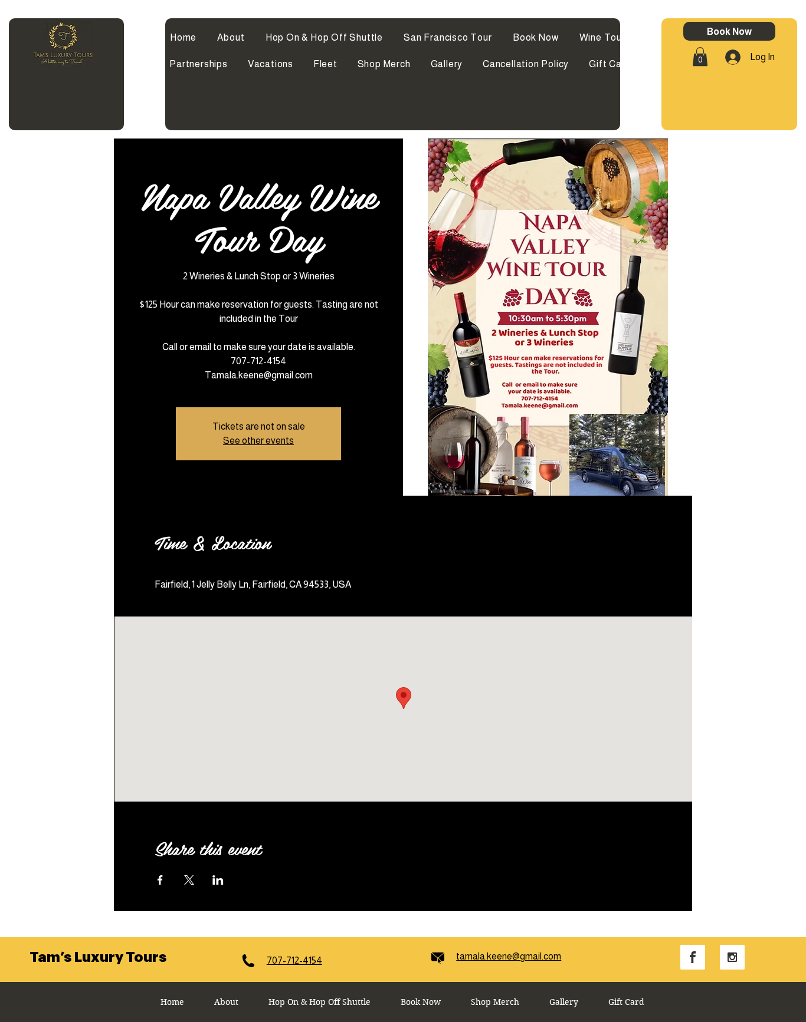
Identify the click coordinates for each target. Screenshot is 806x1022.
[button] (700, 56)
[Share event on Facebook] (160, 880)
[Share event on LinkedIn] (218, 880)
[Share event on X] (189, 880)
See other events (258, 441)
